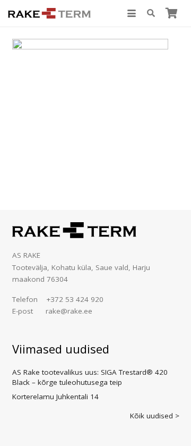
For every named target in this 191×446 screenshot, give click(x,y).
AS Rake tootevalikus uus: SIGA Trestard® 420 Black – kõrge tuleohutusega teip (90, 377)
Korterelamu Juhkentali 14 (55, 396)
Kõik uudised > (154, 415)
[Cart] (171, 13)
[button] (131, 13)
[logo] (49, 13)
